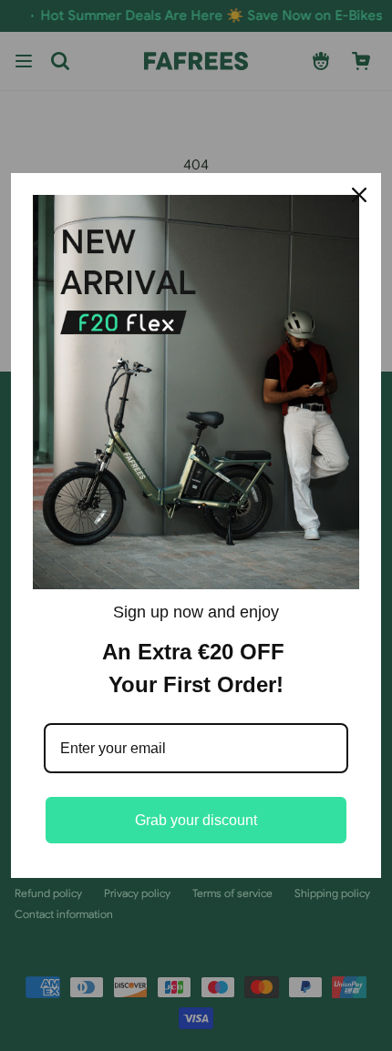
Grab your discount (196, 820)
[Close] (359, 195)
